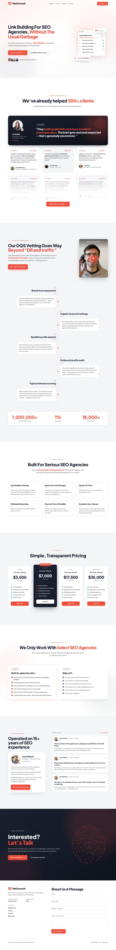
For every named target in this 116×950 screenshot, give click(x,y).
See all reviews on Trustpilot (57, 204)
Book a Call (20, 603)
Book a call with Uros (16, 52)
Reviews (10, 913)
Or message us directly (38, 857)
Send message (57, 931)
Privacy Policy (94, 942)
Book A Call (11, 916)
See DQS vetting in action (38, 52)
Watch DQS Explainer (20, 267)
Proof (57, 3)
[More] (105, 738)
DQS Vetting (11, 908)
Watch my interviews (22, 787)
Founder (70, 3)
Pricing (64, 3)
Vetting (51, 3)
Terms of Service (103, 942)
